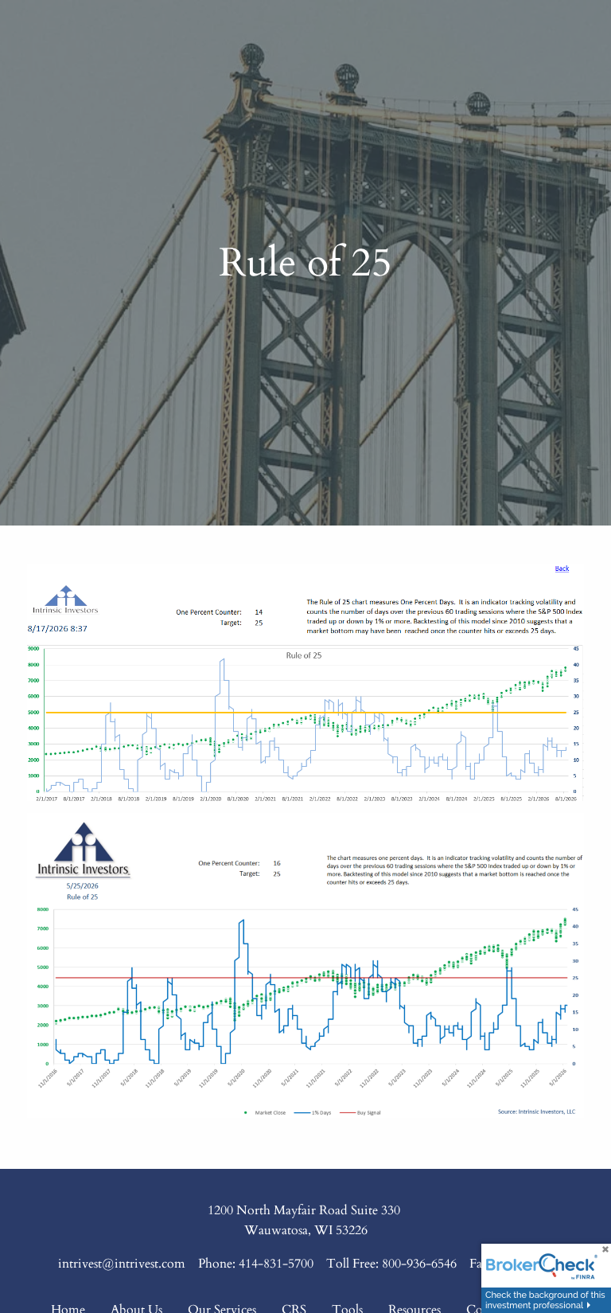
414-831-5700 (276, 1263)
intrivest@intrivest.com (121, 1263)
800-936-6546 (419, 1263)
